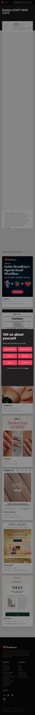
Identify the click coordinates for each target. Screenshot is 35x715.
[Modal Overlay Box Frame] (17, 357)
